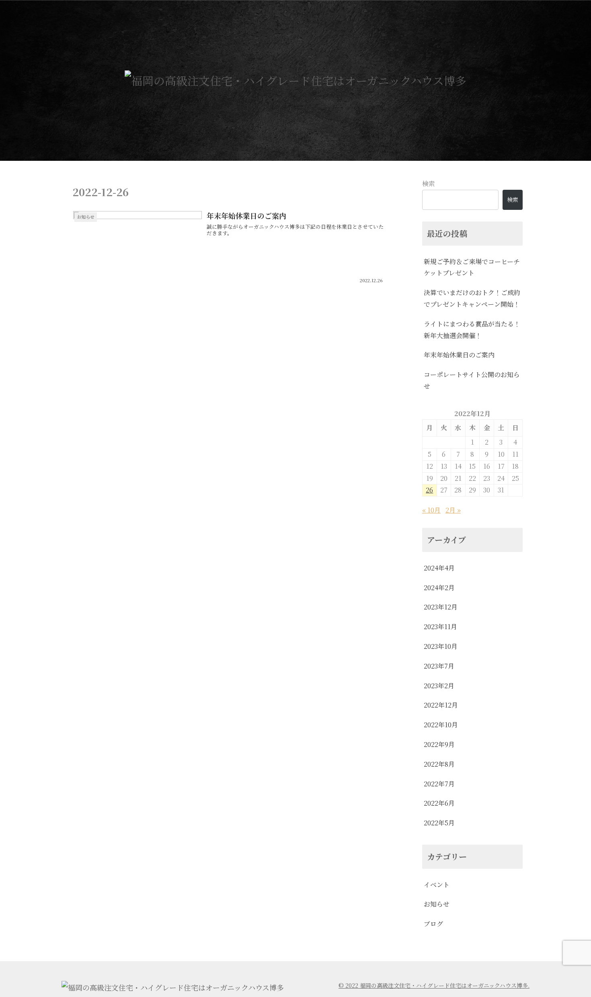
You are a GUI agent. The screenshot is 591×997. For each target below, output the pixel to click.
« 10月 (431, 510)
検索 (428, 183)
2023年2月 (439, 685)
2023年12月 (441, 606)
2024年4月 (439, 567)
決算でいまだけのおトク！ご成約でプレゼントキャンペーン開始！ (472, 298)
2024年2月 (439, 587)
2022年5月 (439, 822)
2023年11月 (440, 626)
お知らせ (436, 904)
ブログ (433, 923)
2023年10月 (441, 646)
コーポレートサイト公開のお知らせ (472, 380)
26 (429, 489)
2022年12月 (441, 705)
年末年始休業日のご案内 (459, 354)
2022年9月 (439, 744)
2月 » (453, 510)
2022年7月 (439, 783)
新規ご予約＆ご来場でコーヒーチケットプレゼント (472, 267)
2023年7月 (439, 666)
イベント (436, 884)
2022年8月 (439, 764)
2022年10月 (441, 724)
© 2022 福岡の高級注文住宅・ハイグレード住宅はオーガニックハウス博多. (434, 985)
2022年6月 (439, 803)
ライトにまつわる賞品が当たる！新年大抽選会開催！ (472, 329)
